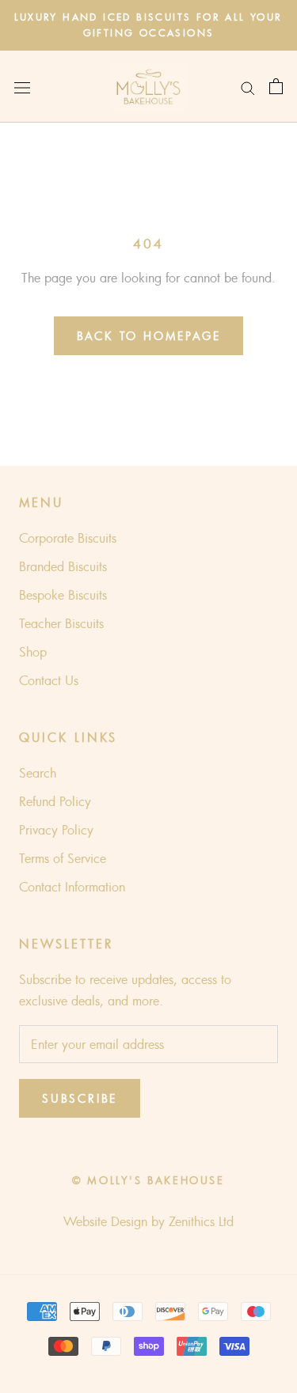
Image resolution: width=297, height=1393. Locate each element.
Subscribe (79, 1098)
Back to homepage (149, 335)
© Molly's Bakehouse (148, 1180)
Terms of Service (62, 858)
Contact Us (48, 680)
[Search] (248, 86)
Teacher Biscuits (61, 623)
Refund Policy (55, 801)
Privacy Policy (56, 829)
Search (37, 773)
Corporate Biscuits (67, 538)
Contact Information (72, 886)
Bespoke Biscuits (63, 595)
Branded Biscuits (63, 566)
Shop (33, 652)
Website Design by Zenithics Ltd (148, 1221)
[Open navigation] (22, 86)
